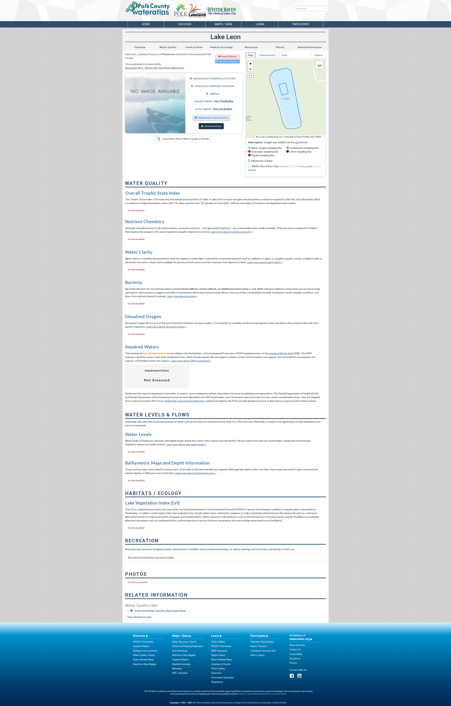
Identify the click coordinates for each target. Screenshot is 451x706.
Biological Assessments (145, 650)
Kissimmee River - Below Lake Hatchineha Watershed (154, 67)
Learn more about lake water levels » (186, 444)
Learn (215, 635)
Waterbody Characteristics (213, 117)
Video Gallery (218, 641)
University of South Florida (274, 703)
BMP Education (219, 650)
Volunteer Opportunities (262, 641)
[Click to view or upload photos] (155, 103)
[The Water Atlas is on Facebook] (292, 676)
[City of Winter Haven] (221, 11)
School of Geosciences (222, 703)
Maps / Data (180, 635)
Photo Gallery (218, 668)
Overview (139, 47)
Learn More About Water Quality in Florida (185, 138)
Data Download (179, 650)
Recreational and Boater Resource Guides (151, 557)
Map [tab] (250, 55)
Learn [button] (260, 24)
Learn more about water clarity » (264, 262)
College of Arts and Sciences (247, 703)
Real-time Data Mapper (144, 664)
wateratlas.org (299, 639)
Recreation (251, 47)
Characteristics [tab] (267, 55)
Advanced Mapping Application (187, 646)
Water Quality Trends (144, 655)
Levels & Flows (194, 47)
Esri (281, 136)
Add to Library (257, 655)
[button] (250, 63)
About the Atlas (297, 645)
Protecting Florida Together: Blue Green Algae (160, 610)
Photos (280, 47)
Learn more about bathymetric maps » (195, 473)
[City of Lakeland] (197, 11)
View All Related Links (139, 616)
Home (146, 24)
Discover (139, 635)
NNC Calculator (180, 673)
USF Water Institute (201, 703)
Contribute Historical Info (263, 650)
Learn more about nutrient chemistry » (232, 231)
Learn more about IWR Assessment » (190, 360)
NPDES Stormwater (143, 641)
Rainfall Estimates (181, 664)
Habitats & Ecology (221, 47)
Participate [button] (300, 24)
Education (216, 673)
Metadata (177, 668)
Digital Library (218, 655)
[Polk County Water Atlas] (147, 8)
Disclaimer (294, 658)
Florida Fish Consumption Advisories (184, 400)
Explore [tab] (318, 55)
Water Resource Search (184, 641)
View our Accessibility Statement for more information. (262, 694)
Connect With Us (298, 670)
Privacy (293, 663)
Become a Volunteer (229, 61)
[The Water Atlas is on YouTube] (300, 676)
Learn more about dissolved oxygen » (166, 326)
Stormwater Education (222, 677)
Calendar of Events (221, 664)
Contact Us (295, 649)
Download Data (213, 126)
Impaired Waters (141, 646)
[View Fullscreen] (250, 76)
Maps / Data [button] (223, 24)
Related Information (310, 47)
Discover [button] (184, 24)
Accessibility (295, 654)
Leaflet (261, 136)
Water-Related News (143, 659)
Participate (257, 635)
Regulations (217, 682)
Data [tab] (284, 55)
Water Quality (167, 47)
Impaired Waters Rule (281, 353)
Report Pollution (229, 56)
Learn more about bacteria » (182, 296)
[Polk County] (181, 11)
